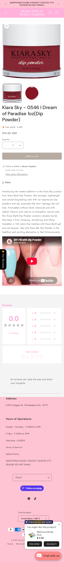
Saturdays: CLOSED (15, 440)
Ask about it (51, 544)
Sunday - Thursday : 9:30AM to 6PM (23, 426)
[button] (6, 12)
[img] (14, 326)
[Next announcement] (58, 4)
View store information (17, 174)
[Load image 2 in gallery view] (32, 93)
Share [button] (8, 182)
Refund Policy (12, 454)
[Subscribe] (48, 477)
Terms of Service (14, 447)
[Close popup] (59, 524)
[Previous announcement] (5, 4)
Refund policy (21, 544)
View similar (34, 544)
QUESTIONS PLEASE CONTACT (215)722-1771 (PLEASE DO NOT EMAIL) (28, 462)
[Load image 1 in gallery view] (12, 93)
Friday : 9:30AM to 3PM (17, 433)
